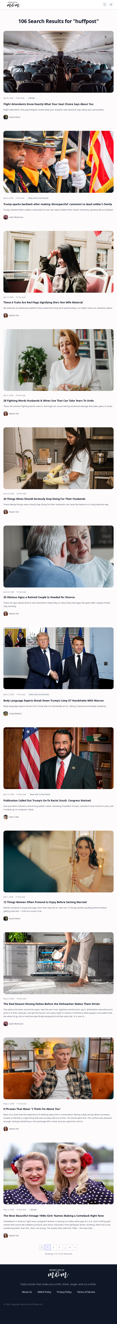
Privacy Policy (64, 1292)
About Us (27, 1292)
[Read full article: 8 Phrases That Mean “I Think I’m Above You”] (58, 1068)
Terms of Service (86, 1292)
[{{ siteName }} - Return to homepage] (13, 4)
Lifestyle (31, 98)
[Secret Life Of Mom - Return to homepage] (58, 1273)
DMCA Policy (44, 1292)
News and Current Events (38, 198)
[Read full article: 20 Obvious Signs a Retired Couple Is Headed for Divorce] (58, 556)
